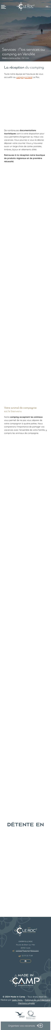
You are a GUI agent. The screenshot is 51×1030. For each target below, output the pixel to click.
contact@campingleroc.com (27, 950)
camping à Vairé (24, 77)
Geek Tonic (17, 1000)
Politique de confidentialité (37, 1000)
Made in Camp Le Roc (11, 58)
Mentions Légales (26, 1003)
